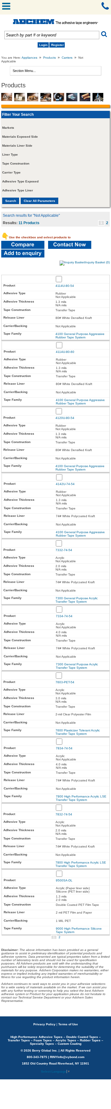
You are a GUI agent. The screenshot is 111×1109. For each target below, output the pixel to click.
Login (43, 45)
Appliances (29, 57)
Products (49, 57)
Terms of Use (68, 1024)
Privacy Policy (44, 1024)
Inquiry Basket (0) (97, 262)
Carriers (67, 57)
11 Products (28, 223)
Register (57, 45)
